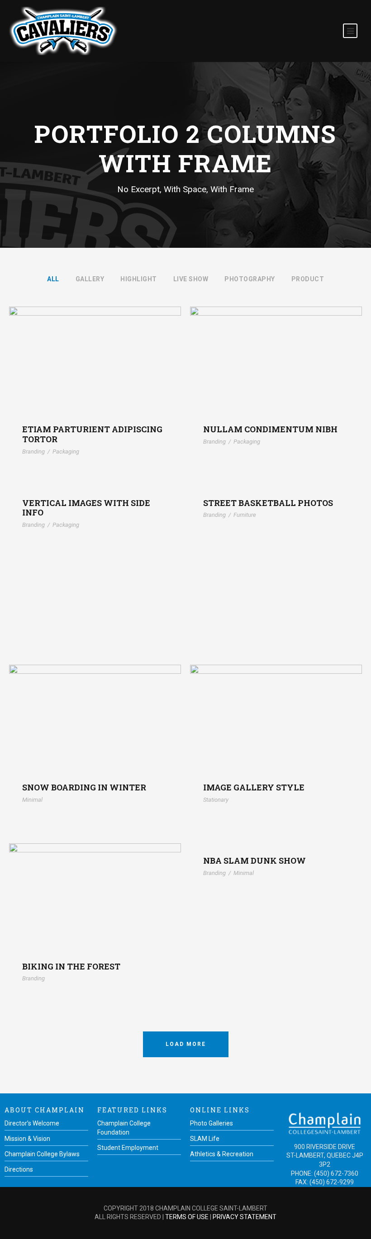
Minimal (32, 799)
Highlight (138, 279)
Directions (19, 1169)
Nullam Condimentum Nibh (276, 347)
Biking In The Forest (95, 884)
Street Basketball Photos (268, 502)
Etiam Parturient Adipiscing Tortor (95, 347)
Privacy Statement (244, 1216)
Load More (186, 1044)
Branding (33, 451)
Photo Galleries (211, 1123)
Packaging (65, 451)
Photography (249, 279)
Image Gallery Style (276, 705)
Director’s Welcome (32, 1123)
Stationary (215, 799)
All (53, 279)
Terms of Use (187, 1216)
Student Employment (127, 1147)
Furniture (244, 514)
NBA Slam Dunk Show (254, 860)
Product (307, 279)
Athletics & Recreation (221, 1154)
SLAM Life (204, 1138)
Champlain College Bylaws (42, 1154)
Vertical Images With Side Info (86, 507)
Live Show (191, 279)
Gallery (90, 279)
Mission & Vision (27, 1138)
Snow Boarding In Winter (95, 705)
